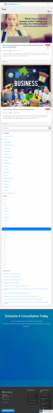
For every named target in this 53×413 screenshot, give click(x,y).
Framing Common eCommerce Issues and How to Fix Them (15, 285)
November (6, 211)
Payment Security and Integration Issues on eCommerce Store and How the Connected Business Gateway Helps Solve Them (26, 303)
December (6, 208)
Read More (4, 61)
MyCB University (32, 403)
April (5, 231)
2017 (5, 252)
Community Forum (33, 400)
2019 (5, 246)
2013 (5, 264)
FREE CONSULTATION (8, 410)
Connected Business (16, 50)
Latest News (31, 397)
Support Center (32, 394)
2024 (5, 202)
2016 (5, 255)
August (6, 220)
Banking (5, 139)
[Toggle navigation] (48, 4)
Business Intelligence (8, 142)
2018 (5, 249)
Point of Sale (6, 169)
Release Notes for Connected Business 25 (11, 276)
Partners (5, 166)
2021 (5, 240)
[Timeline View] (50, 12)
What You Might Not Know (9, 193)
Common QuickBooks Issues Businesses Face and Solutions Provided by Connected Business (22, 299)
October (6, 214)
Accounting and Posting (8, 136)
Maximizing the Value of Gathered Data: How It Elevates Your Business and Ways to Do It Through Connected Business (25, 289)
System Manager (7, 181)
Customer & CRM (7, 151)
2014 (5, 261)
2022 (5, 237)
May (5, 229)
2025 (5, 199)
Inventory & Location (8, 163)
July (5, 223)
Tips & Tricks (6, 184)
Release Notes (7, 172)
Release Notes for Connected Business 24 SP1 (12, 279)
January (6, 234)
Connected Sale (7, 148)
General (5, 160)
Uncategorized (6, 187)
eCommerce (6, 154)
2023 (5, 205)
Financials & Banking (8, 157)
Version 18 (6, 190)
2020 (5, 243)
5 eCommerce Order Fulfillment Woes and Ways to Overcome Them (17, 293)
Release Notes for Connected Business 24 (11, 282)
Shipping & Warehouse (8, 178)
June (5, 226)
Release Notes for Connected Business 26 (11, 273)
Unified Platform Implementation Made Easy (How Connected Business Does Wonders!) (21, 296)
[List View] (48, 12)
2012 (5, 267)
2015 (5, 258)
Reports (5, 175)
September (7, 217)
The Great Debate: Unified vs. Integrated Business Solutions (19, 109)
